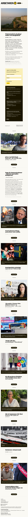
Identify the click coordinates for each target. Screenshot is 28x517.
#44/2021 (6, 37)
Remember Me (9, 81)
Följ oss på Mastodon (4, 504)
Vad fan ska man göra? (9, 177)
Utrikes (10, 37)
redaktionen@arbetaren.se (4, 502)
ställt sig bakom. (20, 193)
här (7, 184)
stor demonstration (19, 188)
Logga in (19, 3)
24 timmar (12, 188)
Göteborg (16, 184)
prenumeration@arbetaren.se (6, 511)
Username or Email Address (10, 74)
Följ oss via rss (4, 505)
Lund (13, 184)
